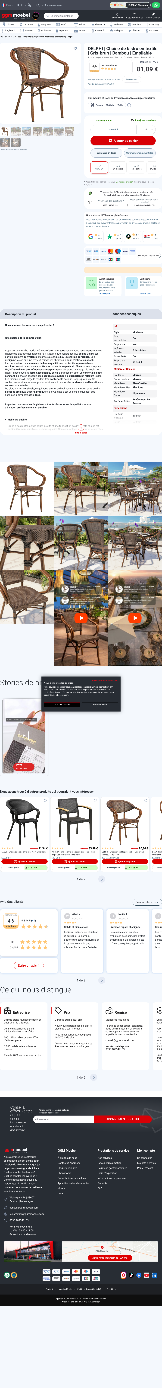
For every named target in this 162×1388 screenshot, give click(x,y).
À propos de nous (67, 1157)
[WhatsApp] (156, 5)
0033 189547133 (19, 1220)
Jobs (60, 1193)
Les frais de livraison (124, 182)
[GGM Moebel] (16, 16)
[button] (101, 879)
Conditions (111, 1289)
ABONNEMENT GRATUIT (122, 1119)
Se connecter (144, 1157)
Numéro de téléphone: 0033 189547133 (118, 1048)
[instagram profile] (123, 1275)
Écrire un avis (131, 79)
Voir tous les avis (146, 902)
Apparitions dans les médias (73, 1183)
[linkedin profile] (154, 1275)
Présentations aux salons (72, 1178)
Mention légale (65, 1289)
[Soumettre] (47, 16)
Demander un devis (106, 153)
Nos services (105, 1157)
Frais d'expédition (107, 1173)
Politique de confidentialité (89, 1289)
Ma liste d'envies (146, 1162)
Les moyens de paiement (148, 255)
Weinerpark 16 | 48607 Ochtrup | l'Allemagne (21, 1199)
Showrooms (64, 1173)
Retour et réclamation (110, 1162)
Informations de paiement (112, 1178)
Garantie (102, 1183)
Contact (49, 1289)
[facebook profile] (139, 1275)
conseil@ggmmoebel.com (120, 1040)
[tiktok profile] (131, 1275)
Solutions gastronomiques (112, 1168)
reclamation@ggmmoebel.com (25, 1213)
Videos (61, 1188)
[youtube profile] (146, 1275)
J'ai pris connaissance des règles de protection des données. (54, 1111)
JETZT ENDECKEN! (22, 767)
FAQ (100, 1188)
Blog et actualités (67, 1168)
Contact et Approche (69, 1162)
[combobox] (61, 16)
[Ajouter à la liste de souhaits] (75, 48)
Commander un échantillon (139, 153)
